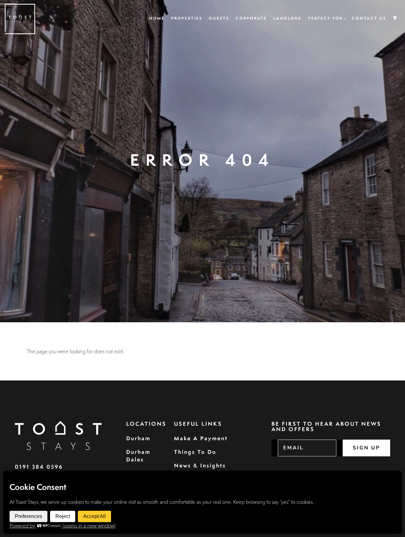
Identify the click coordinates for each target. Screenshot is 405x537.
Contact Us (369, 18)
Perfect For (325, 18)
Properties (186, 18)
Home (157, 18)
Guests (219, 18)
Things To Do (195, 451)
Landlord (287, 18)
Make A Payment (201, 438)
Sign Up (366, 447)
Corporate (251, 18)
